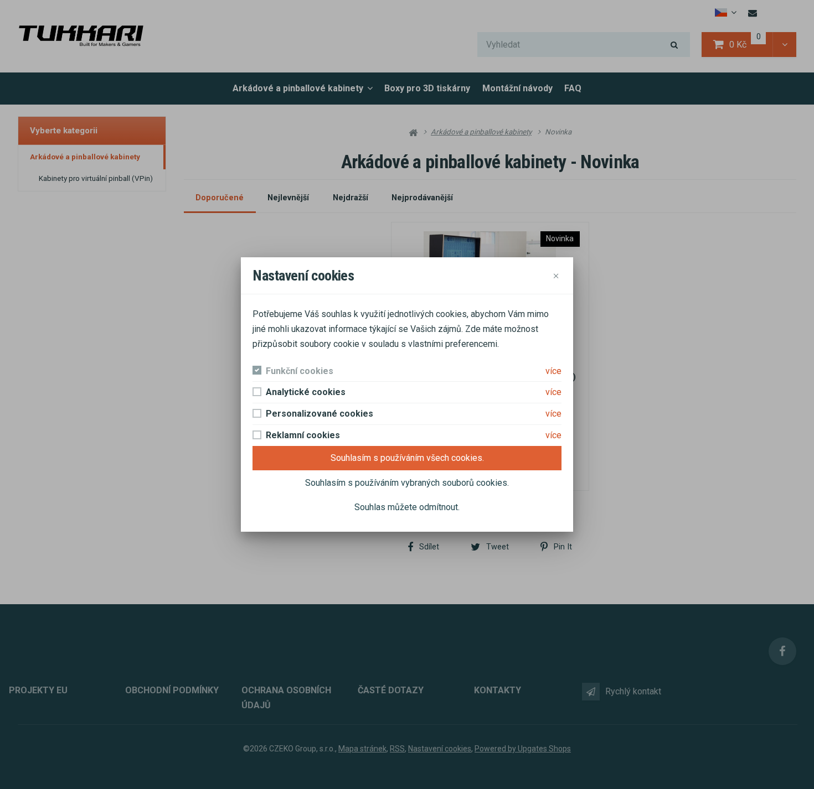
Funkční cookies (299, 371)
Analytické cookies (306, 392)
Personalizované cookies (319, 413)
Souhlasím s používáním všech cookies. (407, 458)
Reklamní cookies (303, 435)
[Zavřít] (556, 276)
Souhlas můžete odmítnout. (407, 507)
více (553, 371)
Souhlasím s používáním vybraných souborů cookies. (407, 482)
